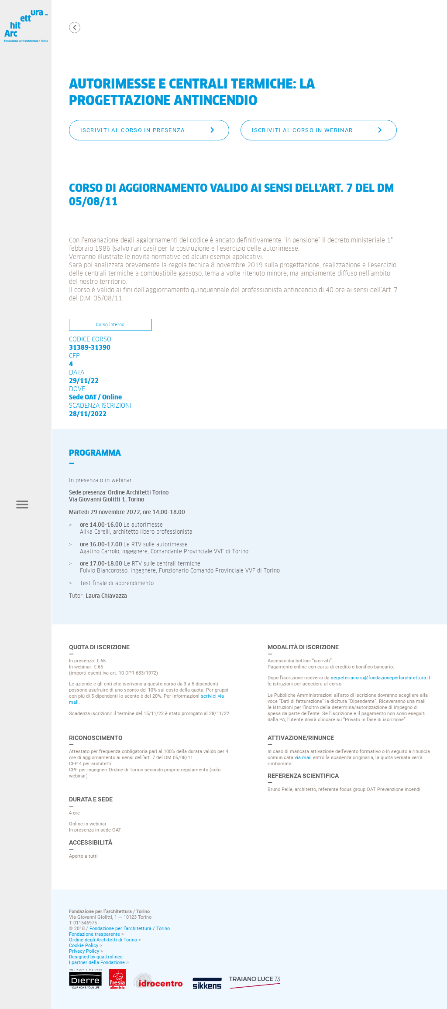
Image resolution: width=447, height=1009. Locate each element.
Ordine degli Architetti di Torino (103, 940)
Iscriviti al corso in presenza (132, 130)
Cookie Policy (83, 945)
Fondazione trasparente (94, 934)
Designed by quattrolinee (96, 957)
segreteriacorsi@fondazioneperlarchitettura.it (380, 678)
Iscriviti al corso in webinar (302, 130)
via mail (303, 757)
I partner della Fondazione (97, 962)
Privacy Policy (84, 951)
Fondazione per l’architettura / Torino (129, 928)
